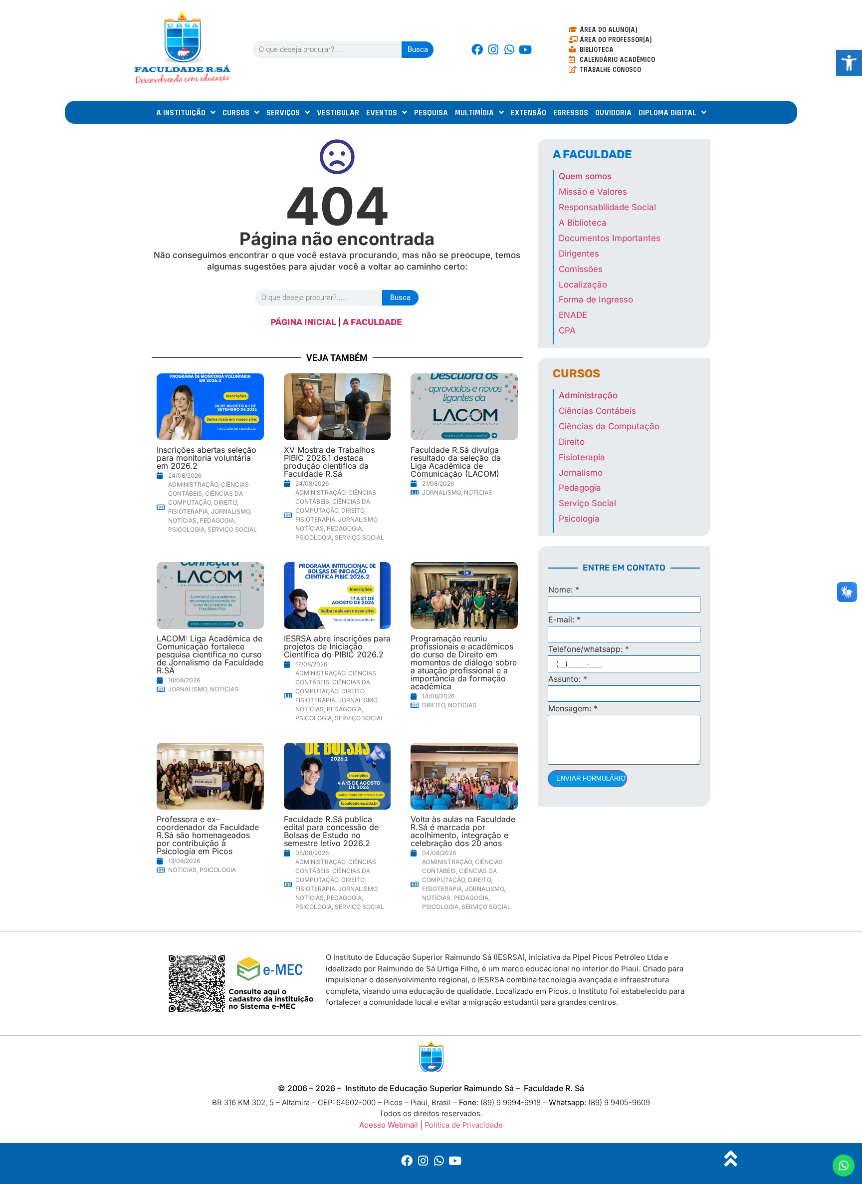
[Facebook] (477, 49)
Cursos (235, 112)
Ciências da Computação (609, 426)
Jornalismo (230, 511)
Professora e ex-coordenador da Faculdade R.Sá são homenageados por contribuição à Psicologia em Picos (208, 835)
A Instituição (181, 112)
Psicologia (186, 529)
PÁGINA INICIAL (303, 322)
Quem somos (585, 176)
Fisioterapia (188, 511)
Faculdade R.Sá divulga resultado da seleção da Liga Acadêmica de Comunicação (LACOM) (456, 462)
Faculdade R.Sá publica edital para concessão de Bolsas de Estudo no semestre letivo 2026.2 (331, 831)
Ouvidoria (613, 112)
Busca (418, 49)
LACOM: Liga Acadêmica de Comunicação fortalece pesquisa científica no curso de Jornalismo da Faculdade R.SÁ (210, 654)
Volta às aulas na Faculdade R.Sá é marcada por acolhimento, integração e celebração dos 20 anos (463, 831)
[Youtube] (525, 49)
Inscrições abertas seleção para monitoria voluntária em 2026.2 (206, 458)
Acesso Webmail (388, 1125)
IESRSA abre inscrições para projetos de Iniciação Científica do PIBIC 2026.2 (337, 646)
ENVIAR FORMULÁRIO (591, 778)
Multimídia (474, 112)
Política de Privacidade (464, 1125)
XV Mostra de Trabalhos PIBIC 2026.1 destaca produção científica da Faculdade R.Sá (329, 462)
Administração (193, 484)
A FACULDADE (373, 322)
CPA (567, 330)
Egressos (570, 112)
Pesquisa (431, 112)
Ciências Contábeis (597, 411)
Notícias (182, 520)
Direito (225, 502)
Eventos (381, 112)
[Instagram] (493, 49)
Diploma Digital (667, 112)
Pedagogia (217, 520)
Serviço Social (232, 529)
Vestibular (338, 112)
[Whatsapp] (509, 49)
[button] (849, 63)
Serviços (283, 112)
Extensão (528, 112)
